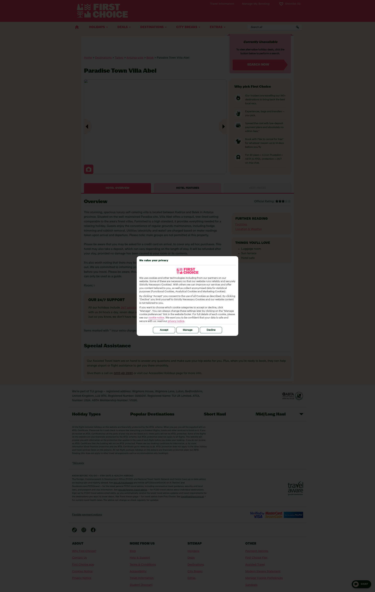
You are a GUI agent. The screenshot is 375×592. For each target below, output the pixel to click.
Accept (164, 330)
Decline (211, 330)
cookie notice (156, 318)
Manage (187, 330)
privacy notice (176, 321)
